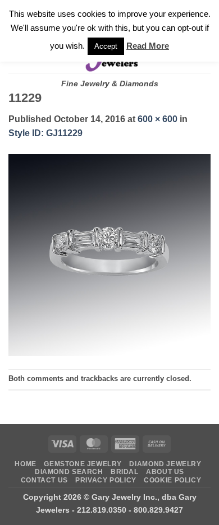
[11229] (109, 254)
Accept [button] (105, 46)
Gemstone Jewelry (83, 464)
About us (165, 472)
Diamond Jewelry (165, 464)
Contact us (44, 480)
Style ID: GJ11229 (45, 133)
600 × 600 (157, 119)
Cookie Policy (172, 480)
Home (25, 464)
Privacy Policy (105, 480)
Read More (147, 45)
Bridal (125, 472)
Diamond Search (69, 472)
